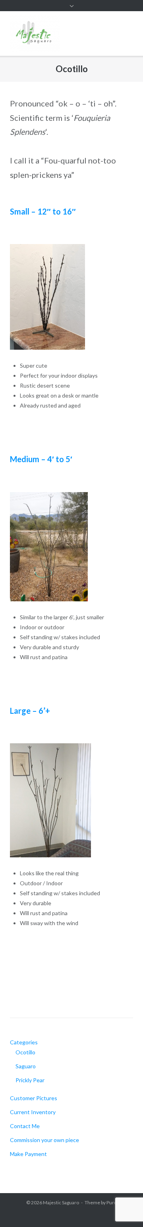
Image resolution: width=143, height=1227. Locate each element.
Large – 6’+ (30, 710)
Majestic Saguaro (61, 1202)
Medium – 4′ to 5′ (41, 459)
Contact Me (25, 1126)
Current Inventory (33, 1112)
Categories (24, 1042)
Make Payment (28, 1153)
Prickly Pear (29, 1080)
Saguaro (25, 1066)
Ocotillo (25, 1052)
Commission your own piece (44, 1139)
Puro (111, 1202)
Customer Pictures (33, 1098)
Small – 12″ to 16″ (43, 211)
